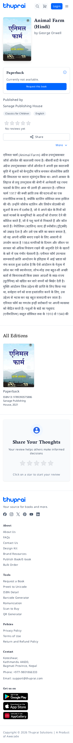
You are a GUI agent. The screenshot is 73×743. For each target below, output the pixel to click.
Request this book (36, 86)
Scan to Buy (11, 608)
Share (39, 137)
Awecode (13, 736)
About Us (9, 532)
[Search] (37, 6)
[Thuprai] (14, 6)
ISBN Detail (11, 592)
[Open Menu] (67, 6)
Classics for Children (17, 113)
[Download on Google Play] (36, 696)
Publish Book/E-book (17, 559)
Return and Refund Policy (20, 641)
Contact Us (10, 543)
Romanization (12, 603)
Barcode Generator (16, 597)
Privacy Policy (12, 630)
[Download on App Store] (36, 706)
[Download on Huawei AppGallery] (36, 715)
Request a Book (13, 581)
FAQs (6, 537)
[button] (62, 145)
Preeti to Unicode (15, 586)
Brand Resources (14, 554)
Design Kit (10, 548)
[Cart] (45, 6)
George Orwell (50, 33)
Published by (13, 100)
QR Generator (12, 614)
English (40, 113)
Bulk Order (10, 565)
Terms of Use (12, 636)
